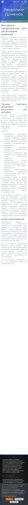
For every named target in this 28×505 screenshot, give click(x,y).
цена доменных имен (8, 238)
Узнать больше (12, 496)
